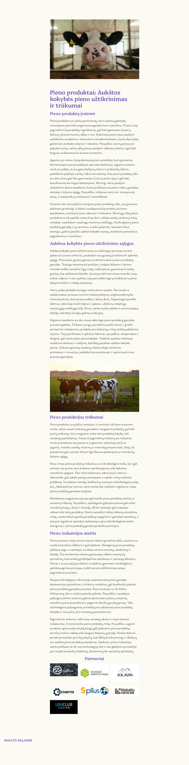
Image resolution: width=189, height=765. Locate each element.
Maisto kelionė (18, 740)
